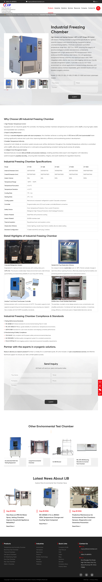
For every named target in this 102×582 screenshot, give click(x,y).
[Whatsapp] (100, 386)
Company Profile (63, 547)
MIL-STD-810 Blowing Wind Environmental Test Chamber (82, 462)
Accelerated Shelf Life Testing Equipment (11, 461)
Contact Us (91, 8)
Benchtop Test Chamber (11, 549)
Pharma (38, 554)
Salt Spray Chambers (10, 554)
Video (60, 554)
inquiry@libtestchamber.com (35, 1)
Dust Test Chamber (9, 559)
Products (50, 8)
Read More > (10, 526)
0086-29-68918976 (10, 1)
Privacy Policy (94, 579)
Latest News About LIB (51, 478)
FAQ (60, 552)
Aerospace (39, 549)
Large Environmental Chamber (35, 461)
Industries (57, 8)
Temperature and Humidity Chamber (28, 14)
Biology (38, 559)
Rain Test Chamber (9, 561)
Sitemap (86, 579)
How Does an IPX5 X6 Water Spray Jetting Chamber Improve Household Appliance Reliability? (17, 518)
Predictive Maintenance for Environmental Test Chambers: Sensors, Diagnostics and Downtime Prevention (83, 518)
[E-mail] (100, 382)
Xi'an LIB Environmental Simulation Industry (23, 579)
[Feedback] (100, 394)
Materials (39, 561)
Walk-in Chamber (9, 564)
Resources (77, 8)
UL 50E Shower (57, 462)
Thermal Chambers (9, 552)
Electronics (39, 552)
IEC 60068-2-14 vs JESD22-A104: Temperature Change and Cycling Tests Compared (51, 517)
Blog (60, 557)
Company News (63, 564)
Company (84, 8)
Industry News (63, 566)
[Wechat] (100, 390)
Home (8, 14)
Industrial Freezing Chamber (48, 14)
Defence (38, 564)
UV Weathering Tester (10, 557)
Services (70, 8)
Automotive (39, 547)
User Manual (62, 549)
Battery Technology (42, 557)
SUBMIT (74, 97)
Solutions (64, 8)
